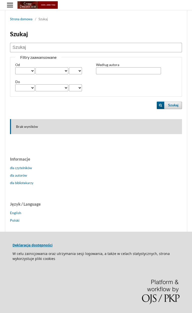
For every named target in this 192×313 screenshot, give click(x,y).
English (15, 213)
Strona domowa (21, 19)
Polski (15, 220)
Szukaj (173, 105)
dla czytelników (21, 168)
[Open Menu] (10, 5)
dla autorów (18, 175)
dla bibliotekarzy (22, 183)
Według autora (107, 65)
